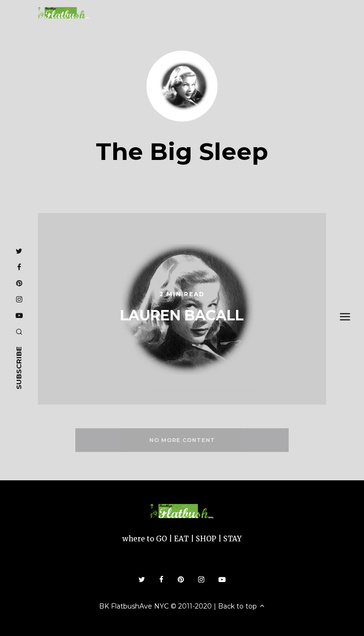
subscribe (18, 367)
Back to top (238, 606)
